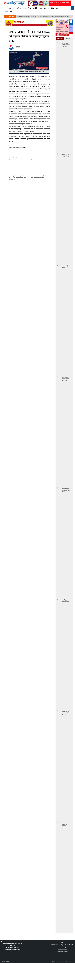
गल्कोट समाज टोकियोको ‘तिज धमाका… (66, 490)
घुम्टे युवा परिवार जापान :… (66, 266)
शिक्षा (45, 8)
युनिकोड (7, 961)
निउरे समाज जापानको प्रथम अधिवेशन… (66, 44)
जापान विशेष (51, 8)
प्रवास (40, 8)
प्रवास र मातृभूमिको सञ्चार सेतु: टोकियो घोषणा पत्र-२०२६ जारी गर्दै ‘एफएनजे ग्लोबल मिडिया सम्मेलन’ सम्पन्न (18, 177)
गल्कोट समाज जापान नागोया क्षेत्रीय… (65, 712)
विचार (29, 8)
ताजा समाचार (60, 39)
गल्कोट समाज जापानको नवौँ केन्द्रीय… (65, 601)
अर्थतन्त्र (19, 8)
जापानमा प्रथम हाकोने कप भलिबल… (65, 824)
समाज (24, 8)
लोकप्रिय (67, 39)
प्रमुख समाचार (11, 8)
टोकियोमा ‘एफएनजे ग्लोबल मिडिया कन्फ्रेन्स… (66, 378)
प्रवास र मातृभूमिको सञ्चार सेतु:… (66, 155)
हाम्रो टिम (3, 961)
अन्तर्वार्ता (35, 8)
